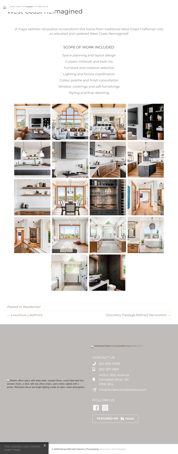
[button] (130, 9)
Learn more (12, 449)
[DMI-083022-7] (108, 160)
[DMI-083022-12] (146, 197)
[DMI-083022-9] (32, 197)
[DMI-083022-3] (146, 122)
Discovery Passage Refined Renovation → (138, 315)
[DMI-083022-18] (69, 272)
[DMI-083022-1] (70, 122)
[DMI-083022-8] (70, 160)
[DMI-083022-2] (32, 122)
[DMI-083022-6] (32, 160)
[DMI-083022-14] (70, 235)
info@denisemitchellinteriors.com (122, 389)
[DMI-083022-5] (146, 160)
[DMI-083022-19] (107, 272)
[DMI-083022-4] (108, 122)
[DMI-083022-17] (146, 235)
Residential (31, 307)
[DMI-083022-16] (108, 235)
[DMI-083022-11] (108, 197)
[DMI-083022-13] (32, 235)
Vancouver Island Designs (113, 449)
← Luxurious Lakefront (24, 315)
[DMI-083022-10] (70, 197)
